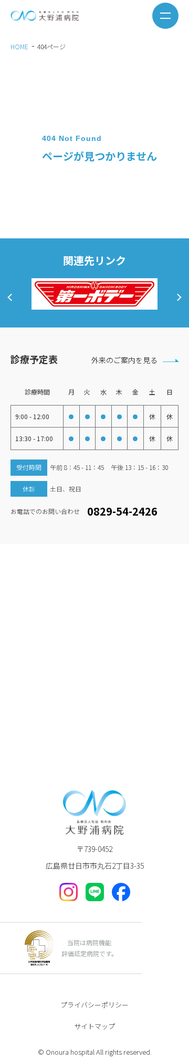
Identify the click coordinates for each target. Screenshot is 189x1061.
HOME (19, 46)
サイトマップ (94, 1026)
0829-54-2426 (122, 511)
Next (177, 297)
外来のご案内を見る (124, 360)
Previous (11, 297)
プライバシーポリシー (94, 1005)
